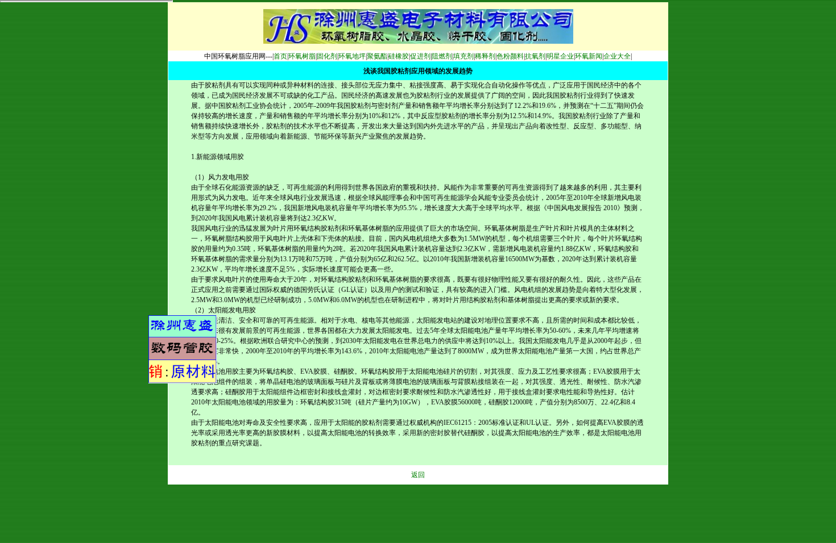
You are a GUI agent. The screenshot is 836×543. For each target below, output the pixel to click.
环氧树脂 (302, 56)
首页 (280, 56)
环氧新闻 (588, 56)
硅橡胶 (398, 56)
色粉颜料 (510, 56)
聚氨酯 (377, 56)
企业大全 (617, 56)
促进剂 (420, 56)
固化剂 (327, 56)
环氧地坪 (352, 56)
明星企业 (560, 56)
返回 (418, 475)
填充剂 (463, 56)
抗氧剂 (535, 56)
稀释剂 (485, 56)
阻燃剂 (442, 56)
